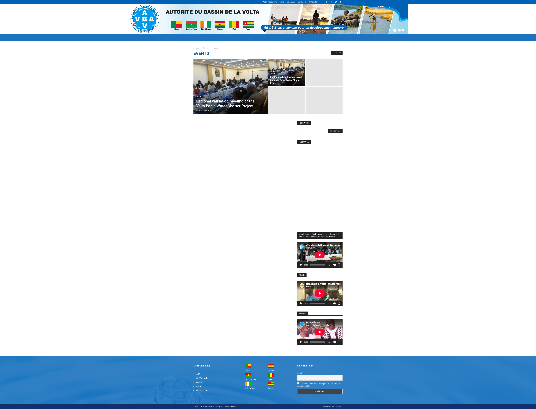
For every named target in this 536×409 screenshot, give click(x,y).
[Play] (301, 264)
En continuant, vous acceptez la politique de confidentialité (318, 384)
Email (299, 373)
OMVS (199, 382)
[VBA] (268, 19)
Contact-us (302, 1)
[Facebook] (327, 2)
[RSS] (331, 2)
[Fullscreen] (339, 264)
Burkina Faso (251, 379)
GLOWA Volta (202, 378)
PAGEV (199, 386)
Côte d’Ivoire (251, 388)
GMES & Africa (203, 390)
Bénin (248, 370)
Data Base (291, 1)
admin (199, 111)
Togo (270, 388)
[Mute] (334, 264)
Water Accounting (270, 1)
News (282, 1)
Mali (270, 379)
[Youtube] (340, 2)
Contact (339, 406)
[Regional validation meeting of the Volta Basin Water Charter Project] (230, 91)
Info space (206, 48)
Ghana (271, 370)
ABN (198, 373)
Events (200, 97)
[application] (320, 255)
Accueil (196, 48)
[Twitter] (336, 2)
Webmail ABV (328, 406)
